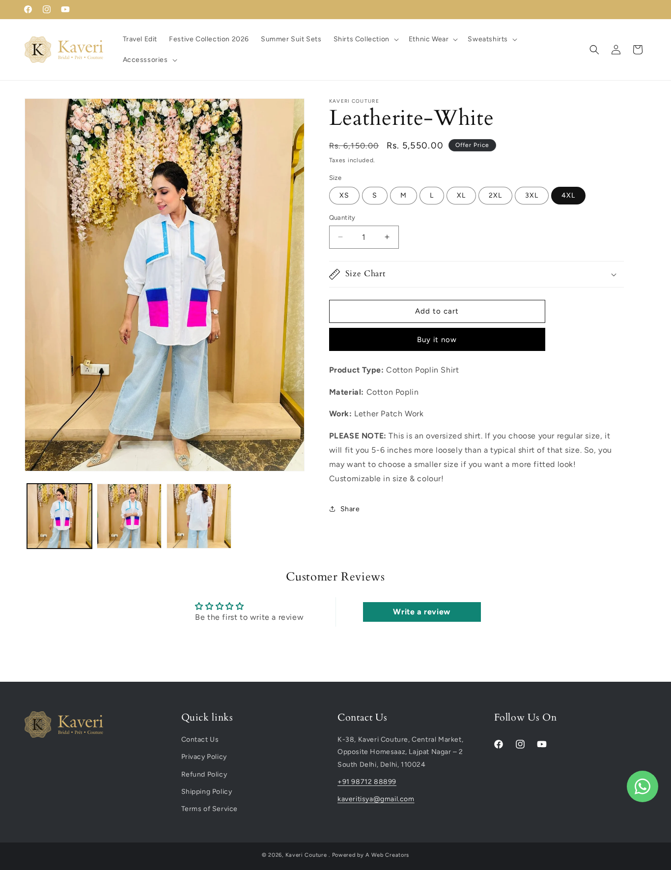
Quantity (342, 217)
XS (344, 195)
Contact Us (200, 739)
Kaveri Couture (306, 855)
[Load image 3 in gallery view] (199, 516)
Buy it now (437, 339)
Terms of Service (209, 809)
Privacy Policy (204, 757)
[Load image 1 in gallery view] (59, 516)
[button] (365, 39)
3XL (531, 195)
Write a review (421, 611)
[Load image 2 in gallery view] (129, 516)
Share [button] (350, 509)
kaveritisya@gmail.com (376, 799)
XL (461, 195)
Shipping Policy (206, 791)
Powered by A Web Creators (371, 855)
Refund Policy (204, 774)
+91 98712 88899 (366, 782)
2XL (495, 195)
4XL (568, 195)
